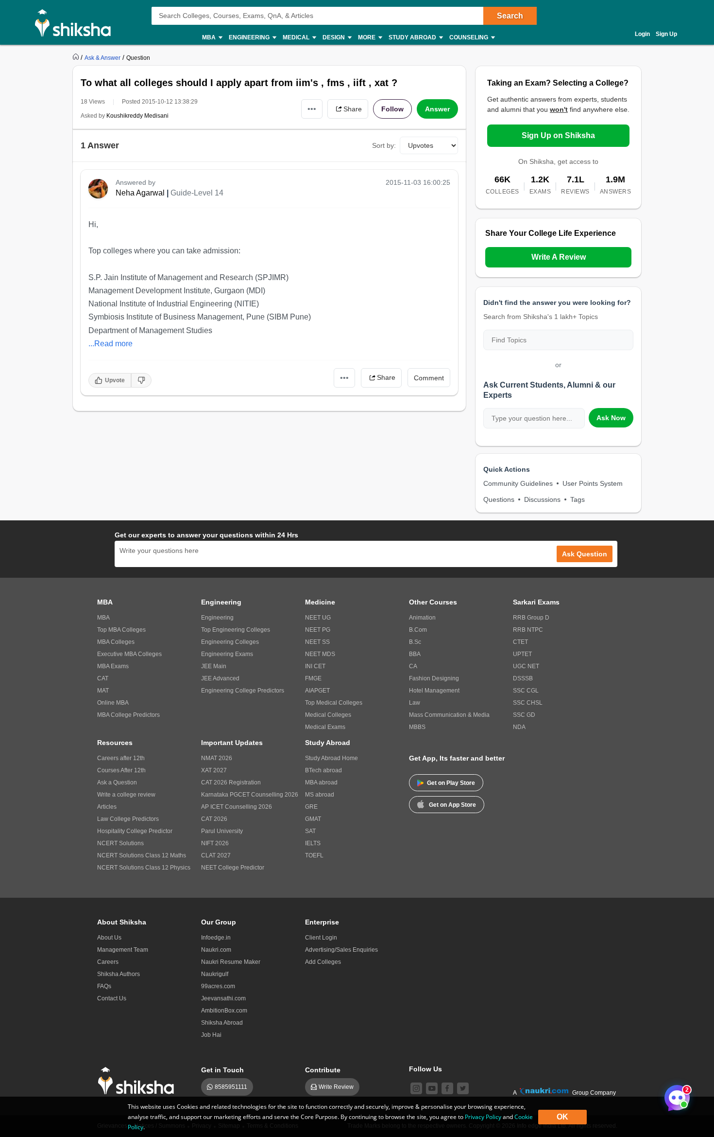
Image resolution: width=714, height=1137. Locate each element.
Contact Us (111, 998)
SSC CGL (526, 690)
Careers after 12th (121, 758)
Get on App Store (452, 804)
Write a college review (126, 794)
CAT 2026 (214, 819)
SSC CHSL (528, 702)
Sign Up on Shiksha (558, 135)
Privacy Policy (483, 1117)
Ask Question (584, 554)
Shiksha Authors (118, 974)
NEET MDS (320, 654)
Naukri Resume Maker (230, 962)
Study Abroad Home (331, 758)
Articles (107, 806)
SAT (310, 831)
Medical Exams (325, 727)
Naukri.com (216, 949)
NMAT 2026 (216, 758)
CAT (102, 678)
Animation (422, 617)
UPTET (522, 654)
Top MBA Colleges (121, 629)
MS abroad (319, 794)
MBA (103, 617)
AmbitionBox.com (224, 1010)
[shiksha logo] (138, 1081)
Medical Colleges (328, 714)
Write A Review (558, 257)
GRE (311, 806)
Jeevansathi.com (223, 998)
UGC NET (526, 666)
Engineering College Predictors (242, 690)
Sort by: (384, 145)
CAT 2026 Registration (231, 782)
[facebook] (447, 1088)
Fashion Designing (434, 678)
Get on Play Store (451, 783)
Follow (392, 109)
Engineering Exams (227, 654)
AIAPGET (317, 690)
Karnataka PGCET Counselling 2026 (249, 794)
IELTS (313, 843)
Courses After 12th (121, 770)
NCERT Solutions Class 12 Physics (143, 867)
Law (414, 702)
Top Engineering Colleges (235, 629)
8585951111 (231, 1087)
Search (510, 16)
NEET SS (317, 642)
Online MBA (113, 702)
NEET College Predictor (232, 867)
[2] (674, 1095)
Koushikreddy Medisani (137, 115)
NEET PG (317, 629)
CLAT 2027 (216, 855)
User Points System (592, 483)
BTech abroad (323, 770)
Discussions (542, 499)
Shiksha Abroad (222, 1022)
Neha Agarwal (140, 193)
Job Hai (211, 1034)
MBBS (417, 727)
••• (311, 109)
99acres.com (218, 986)
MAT (103, 690)
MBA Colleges (116, 642)
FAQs (104, 986)
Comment (429, 378)
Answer (437, 109)
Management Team (122, 949)
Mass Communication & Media (449, 714)
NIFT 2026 (215, 843)
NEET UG (318, 617)
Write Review (336, 1087)
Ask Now (611, 418)
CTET (520, 642)
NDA (519, 727)
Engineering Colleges (230, 642)
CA (413, 666)
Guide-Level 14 (196, 193)
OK (562, 1117)
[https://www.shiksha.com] (77, 57)
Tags (577, 499)
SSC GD (524, 714)
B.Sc (415, 642)
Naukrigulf (214, 974)
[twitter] (463, 1088)
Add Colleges (323, 962)
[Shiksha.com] (76, 22)
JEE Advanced (220, 678)
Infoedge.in (216, 937)
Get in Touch (222, 1070)
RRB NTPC (528, 629)
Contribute (322, 1070)
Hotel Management (434, 690)
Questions (498, 499)
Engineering (217, 617)
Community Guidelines (518, 483)
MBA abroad (321, 782)
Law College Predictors (128, 819)
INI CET (315, 666)
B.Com (418, 629)
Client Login (321, 937)
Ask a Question (117, 782)
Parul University (222, 831)
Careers (108, 962)
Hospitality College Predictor (134, 831)
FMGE (313, 678)
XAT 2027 (214, 770)
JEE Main (213, 666)
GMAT (313, 819)
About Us (109, 937)
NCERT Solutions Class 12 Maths (141, 855)
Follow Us (425, 1069)
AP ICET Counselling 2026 (236, 806)
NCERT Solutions (120, 843)
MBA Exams (113, 666)
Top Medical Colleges (333, 702)
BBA (415, 654)
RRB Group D (531, 617)
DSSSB (523, 678)
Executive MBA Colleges (129, 654)
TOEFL (314, 855)
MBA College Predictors (128, 714)
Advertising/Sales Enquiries (341, 949)
